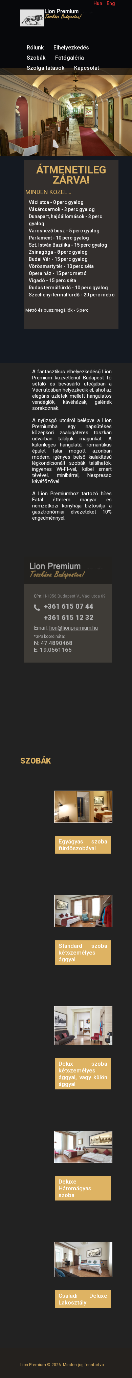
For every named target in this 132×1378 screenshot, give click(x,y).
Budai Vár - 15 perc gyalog (58, 259)
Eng (111, 3)
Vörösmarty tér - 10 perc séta (61, 266)
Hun (97, 3)
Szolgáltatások (45, 68)
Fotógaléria (69, 58)
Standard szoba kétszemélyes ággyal (83, 952)
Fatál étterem (51, 500)
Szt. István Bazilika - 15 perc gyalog (68, 245)
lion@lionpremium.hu (73, 628)
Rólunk (35, 47)
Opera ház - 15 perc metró (58, 273)
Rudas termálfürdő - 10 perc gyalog (68, 287)
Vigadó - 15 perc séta (52, 280)
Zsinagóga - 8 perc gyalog (58, 252)
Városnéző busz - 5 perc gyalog (64, 230)
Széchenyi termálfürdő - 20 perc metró (72, 294)
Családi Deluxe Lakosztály (83, 1299)
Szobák (36, 58)
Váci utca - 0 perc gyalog (56, 202)
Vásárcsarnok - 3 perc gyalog (62, 209)
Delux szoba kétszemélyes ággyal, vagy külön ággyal (83, 1073)
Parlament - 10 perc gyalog (59, 238)
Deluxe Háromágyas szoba (75, 1188)
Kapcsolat (86, 68)
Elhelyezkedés (71, 47)
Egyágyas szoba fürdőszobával (83, 845)
